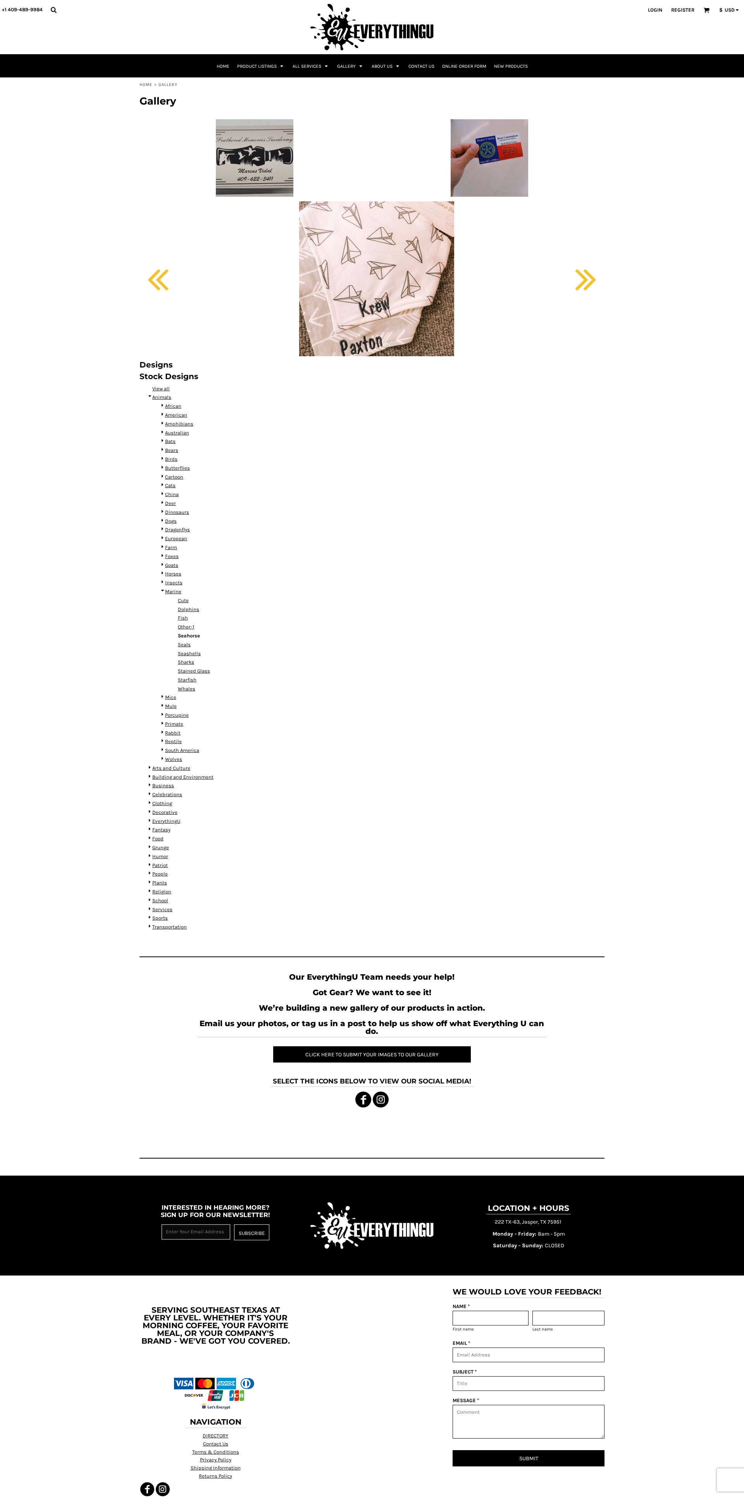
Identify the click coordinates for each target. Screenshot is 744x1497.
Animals (161, 397)
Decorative (164, 812)
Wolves (173, 759)
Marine (173, 591)
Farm (171, 547)
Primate (174, 724)
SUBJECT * (465, 1372)
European (176, 538)
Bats (170, 441)
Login (655, 10)
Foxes (172, 556)
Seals (184, 644)
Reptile (173, 741)
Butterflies (177, 468)
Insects (174, 582)
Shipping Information (216, 1468)
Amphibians (179, 424)
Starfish (187, 680)
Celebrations (167, 794)
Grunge (160, 847)
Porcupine (177, 715)
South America (182, 750)
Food (158, 838)
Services (162, 909)
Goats (171, 565)
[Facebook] (363, 1099)
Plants (159, 883)
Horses (173, 574)
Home (146, 84)
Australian (177, 433)
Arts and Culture (171, 768)
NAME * (461, 1306)
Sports (160, 918)
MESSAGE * (466, 1400)
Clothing (162, 803)
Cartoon (174, 477)
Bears (171, 450)
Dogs (171, 521)
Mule (171, 706)
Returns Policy (215, 1476)
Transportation (169, 927)
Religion (161, 891)
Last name (542, 1329)
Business (163, 785)
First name (463, 1329)
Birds (171, 459)
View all (161, 388)
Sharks (186, 662)
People (160, 874)
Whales (186, 689)
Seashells (189, 653)
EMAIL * (461, 1343)
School (160, 900)
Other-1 (186, 627)
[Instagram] (381, 1099)
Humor (160, 856)
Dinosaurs (177, 512)
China (172, 494)
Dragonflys (177, 529)
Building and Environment (183, 777)
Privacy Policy (215, 1460)
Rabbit (173, 733)
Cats (170, 485)
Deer (170, 503)
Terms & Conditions (215, 1452)
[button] (53, 10)
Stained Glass (194, 671)
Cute (183, 600)
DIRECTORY (215, 1436)
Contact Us (215, 1444)
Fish (183, 618)
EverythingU (166, 821)
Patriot (160, 865)
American (176, 415)
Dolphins (188, 609)
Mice (170, 697)
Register (682, 10)
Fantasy (161, 830)
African (173, 406)
